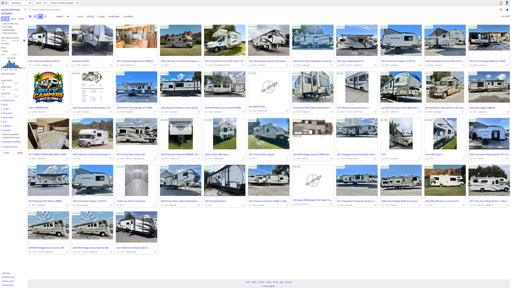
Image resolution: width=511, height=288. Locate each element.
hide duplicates (10, 33)
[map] (45, 16)
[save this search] (507, 9)
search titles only (10, 23)
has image (7, 26)
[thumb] (35, 16)
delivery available (11, 134)
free (5, 51)
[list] (30, 16)
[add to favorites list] (30, 65)
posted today (9, 30)
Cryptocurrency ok (11, 137)
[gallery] (40, 16)
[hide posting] (66, 65)
